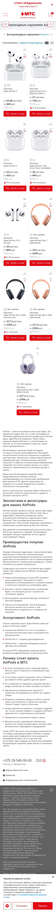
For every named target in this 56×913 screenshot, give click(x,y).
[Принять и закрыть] (53, 877)
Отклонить (21, 906)
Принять (42, 906)
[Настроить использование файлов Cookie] (7, 906)
